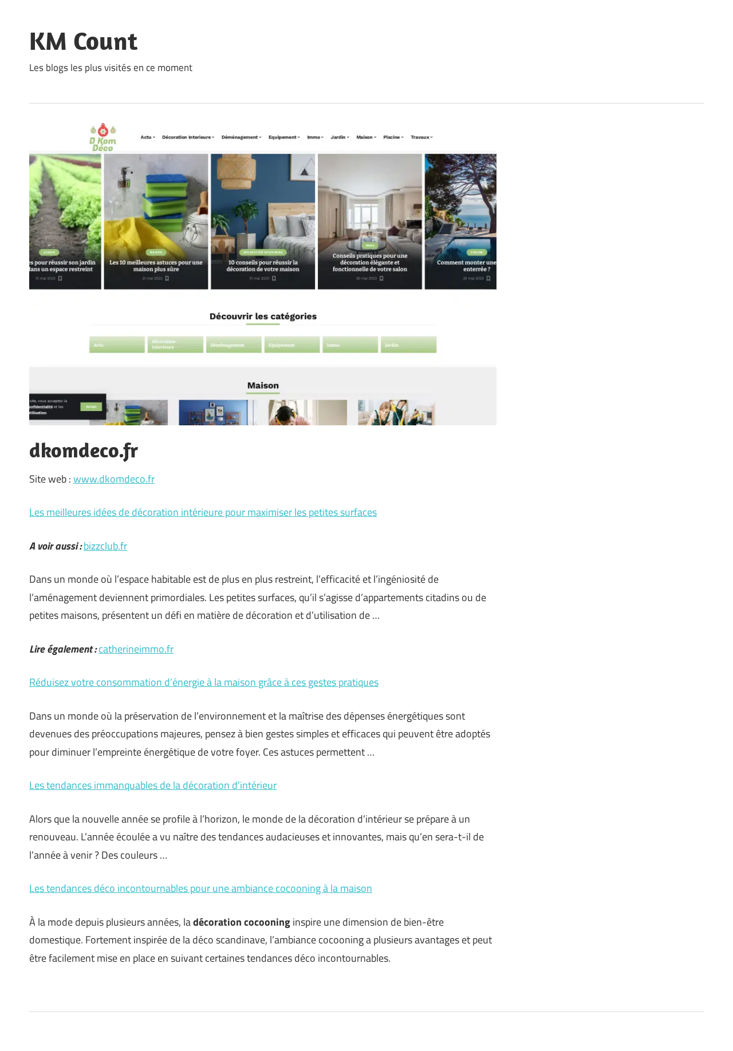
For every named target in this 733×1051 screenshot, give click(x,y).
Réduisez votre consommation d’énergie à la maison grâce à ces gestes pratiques (204, 682)
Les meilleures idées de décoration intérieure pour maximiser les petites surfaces (203, 512)
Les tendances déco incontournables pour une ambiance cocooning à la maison (200, 888)
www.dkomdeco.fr (114, 479)
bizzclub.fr (105, 546)
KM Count (83, 40)
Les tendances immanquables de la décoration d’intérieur (153, 785)
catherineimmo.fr (136, 649)
